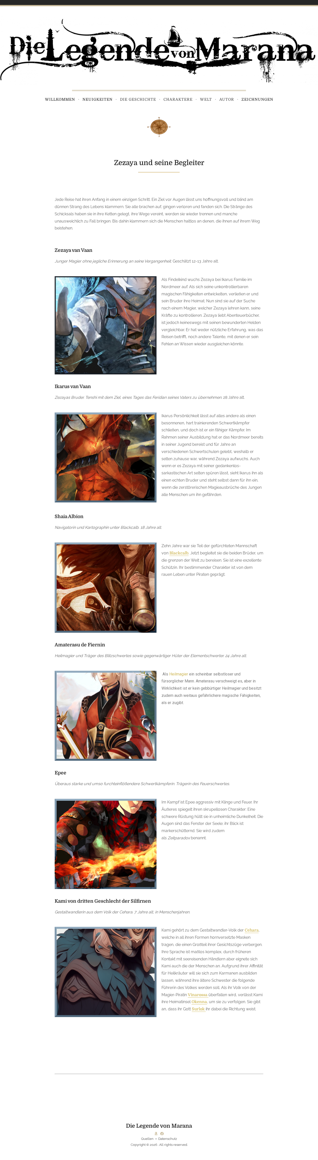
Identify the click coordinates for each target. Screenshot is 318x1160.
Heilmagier (178, 674)
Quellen (147, 1139)
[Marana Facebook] (162, 1134)
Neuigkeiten (97, 99)
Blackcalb (179, 553)
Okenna (199, 1002)
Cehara (252, 930)
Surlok (199, 1009)
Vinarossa (198, 995)
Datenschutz (167, 1139)
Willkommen (60, 99)
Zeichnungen (257, 99)
